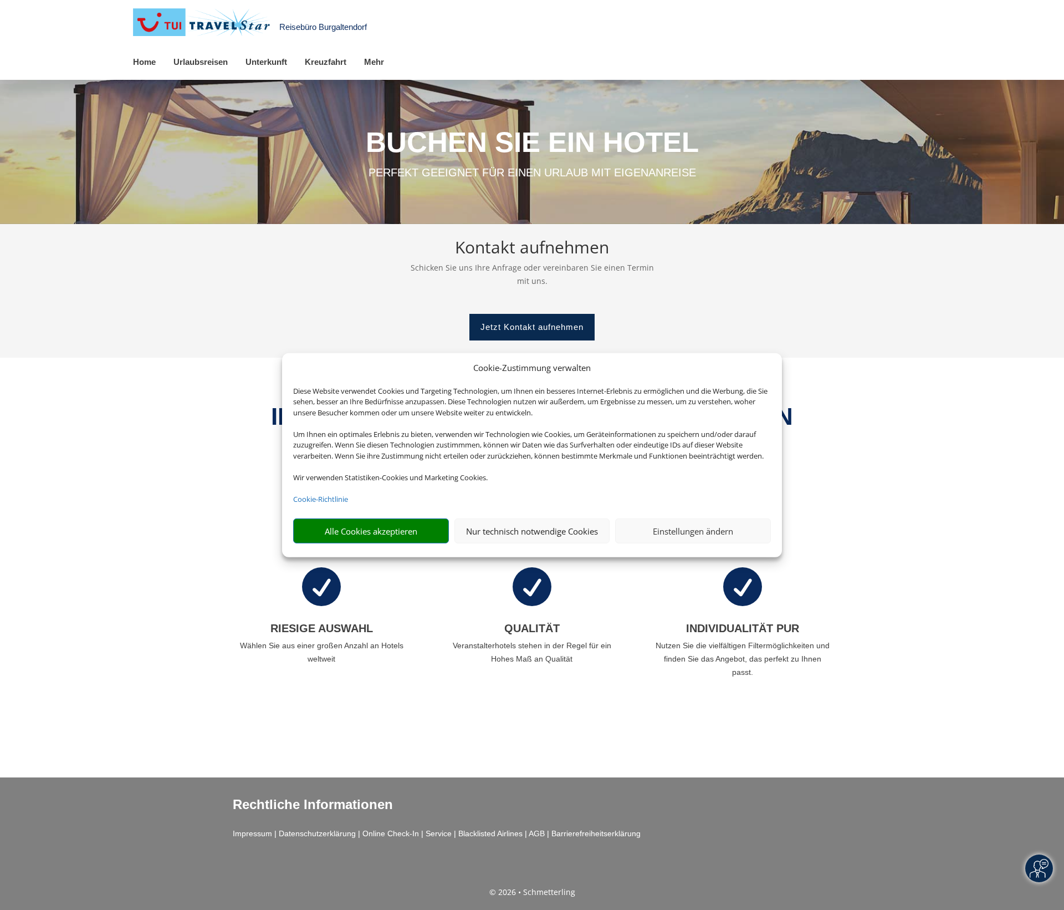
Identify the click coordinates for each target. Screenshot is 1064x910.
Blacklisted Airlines (490, 833)
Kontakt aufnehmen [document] (532, 248)
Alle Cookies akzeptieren (371, 530)
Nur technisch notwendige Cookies (532, 530)
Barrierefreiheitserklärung (596, 833)
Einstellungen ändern (693, 530)
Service (439, 833)
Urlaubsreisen (200, 62)
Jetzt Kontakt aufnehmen (532, 327)
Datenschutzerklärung (317, 833)
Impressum (252, 833)
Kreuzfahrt (325, 62)
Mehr (374, 62)
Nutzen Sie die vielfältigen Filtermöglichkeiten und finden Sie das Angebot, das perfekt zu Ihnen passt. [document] (743, 659)
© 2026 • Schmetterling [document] (532, 892)
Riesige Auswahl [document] (321, 628)
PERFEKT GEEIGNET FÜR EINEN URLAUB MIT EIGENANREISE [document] (532, 172)
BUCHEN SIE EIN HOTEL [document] (532, 142)
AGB (537, 833)
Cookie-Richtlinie (320, 499)
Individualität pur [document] (742, 628)
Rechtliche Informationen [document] (313, 804)
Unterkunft (266, 62)
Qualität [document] (532, 628)
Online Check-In (390, 833)
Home (144, 62)
